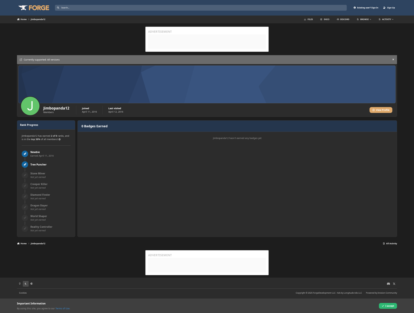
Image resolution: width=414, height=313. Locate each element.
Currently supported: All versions (42, 59)
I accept (389, 305)
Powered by (381, 292)
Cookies (23, 292)
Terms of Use (62, 308)
